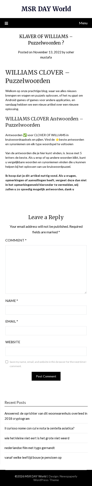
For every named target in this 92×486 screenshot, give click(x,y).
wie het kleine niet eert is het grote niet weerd (36, 438)
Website (12, 342)
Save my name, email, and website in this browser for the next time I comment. (48, 364)
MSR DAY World (46, 9)
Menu (83, 23)
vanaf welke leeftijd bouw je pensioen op (33, 457)
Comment (16, 240)
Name (11, 300)
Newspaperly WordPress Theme (55, 478)
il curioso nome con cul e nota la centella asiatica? (39, 428)
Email (11, 321)
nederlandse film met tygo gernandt (29, 448)
